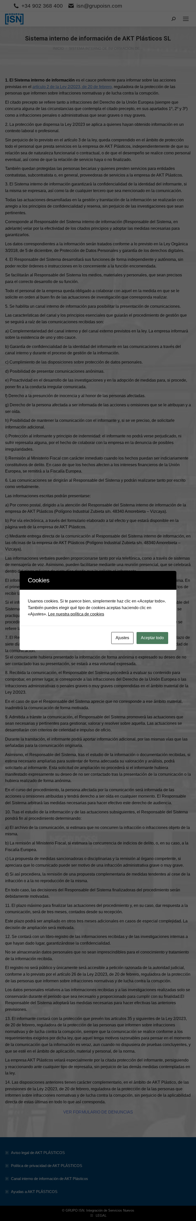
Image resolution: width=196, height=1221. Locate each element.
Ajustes (122, 638)
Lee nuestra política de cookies (76, 614)
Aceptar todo (152, 638)
